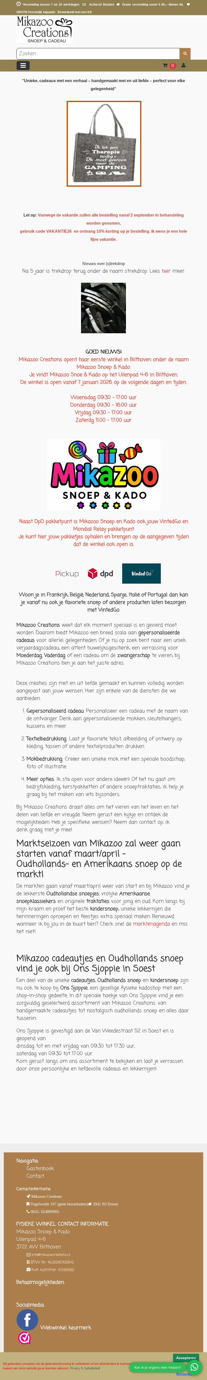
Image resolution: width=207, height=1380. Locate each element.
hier (167, 271)
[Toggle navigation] (23, 65)
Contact (35, 1176)
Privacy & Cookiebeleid (85, 1368)
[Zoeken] (185, 54)
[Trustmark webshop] (24, 1338)
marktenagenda (151, 924)
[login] (184, 65)
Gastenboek (40, 1169)
